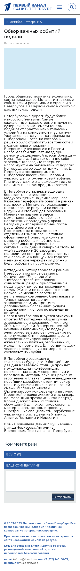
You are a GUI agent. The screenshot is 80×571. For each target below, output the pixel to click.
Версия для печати (16, 42)
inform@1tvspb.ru (25, 559)
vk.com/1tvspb (28, 562)
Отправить (63, 497)
